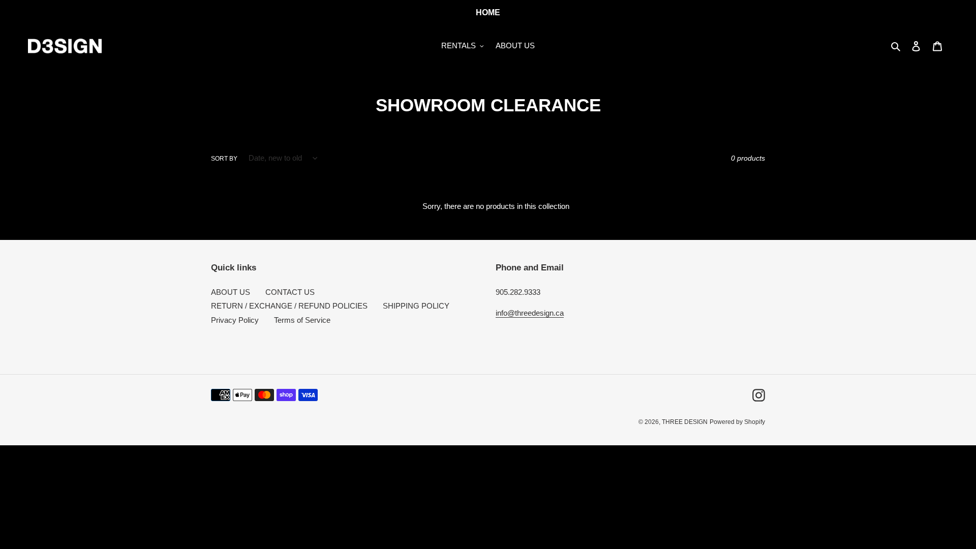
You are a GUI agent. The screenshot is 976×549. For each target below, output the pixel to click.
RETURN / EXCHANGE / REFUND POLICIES (289, 305)
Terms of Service (302, 320)
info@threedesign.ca (530, 313)
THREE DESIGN (685, 421)
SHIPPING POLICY (416, 305)
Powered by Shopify (737, 421)
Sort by (224, 158)
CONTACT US (290, 292)
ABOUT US (230, 292)
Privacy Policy (235, 320)
